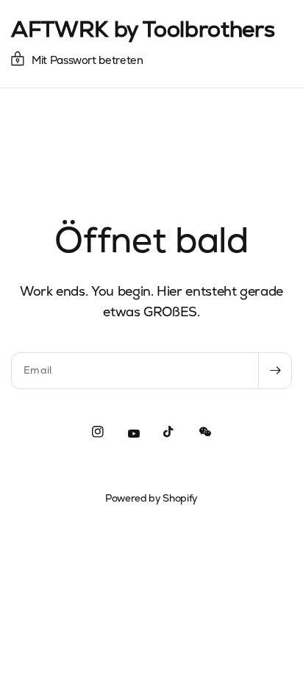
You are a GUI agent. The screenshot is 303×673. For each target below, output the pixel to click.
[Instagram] (98, 432)
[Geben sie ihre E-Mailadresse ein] (275, 370)
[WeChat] (205, 432)
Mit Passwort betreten (87, 60)
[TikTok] (169, 432)
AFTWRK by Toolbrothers (142, 29)
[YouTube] (134, 434)
